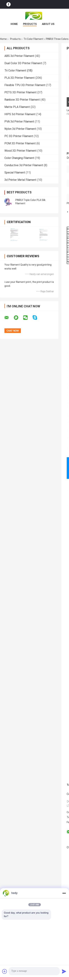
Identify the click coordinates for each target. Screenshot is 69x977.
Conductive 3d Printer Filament (23, 165)
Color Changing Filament (19, 158)
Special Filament (14, 172)
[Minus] (64, 893)
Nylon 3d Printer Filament (20, 128)
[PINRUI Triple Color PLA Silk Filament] (8, 201)
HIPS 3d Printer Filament (20, 114)
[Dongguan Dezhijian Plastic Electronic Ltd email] (8, 317)
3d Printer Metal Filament (20, 179)
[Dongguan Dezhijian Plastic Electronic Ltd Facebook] (8, 4)
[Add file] (4, 971)
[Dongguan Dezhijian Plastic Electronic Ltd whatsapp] (18, 317)
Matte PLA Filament (17, 107)
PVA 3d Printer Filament (19, 121)
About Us (48, 24)
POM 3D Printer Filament (20, 143)
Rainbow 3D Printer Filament (22, 99)
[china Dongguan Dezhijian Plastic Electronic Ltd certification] (14, 234)
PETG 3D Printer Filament (20, 92)
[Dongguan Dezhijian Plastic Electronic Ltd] (34, 15)
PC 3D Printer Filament (18, 136)
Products (30, 24)
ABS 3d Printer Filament (19, 56)
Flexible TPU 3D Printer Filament (24, 85)
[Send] (64, 971)
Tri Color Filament (33, 39)
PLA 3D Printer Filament (19, 77)
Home (14, 24)
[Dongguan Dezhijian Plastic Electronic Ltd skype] (37, 317)
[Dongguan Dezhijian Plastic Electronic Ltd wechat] (27, 317)
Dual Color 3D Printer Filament (23, 63)
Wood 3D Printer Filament (20, 150)
